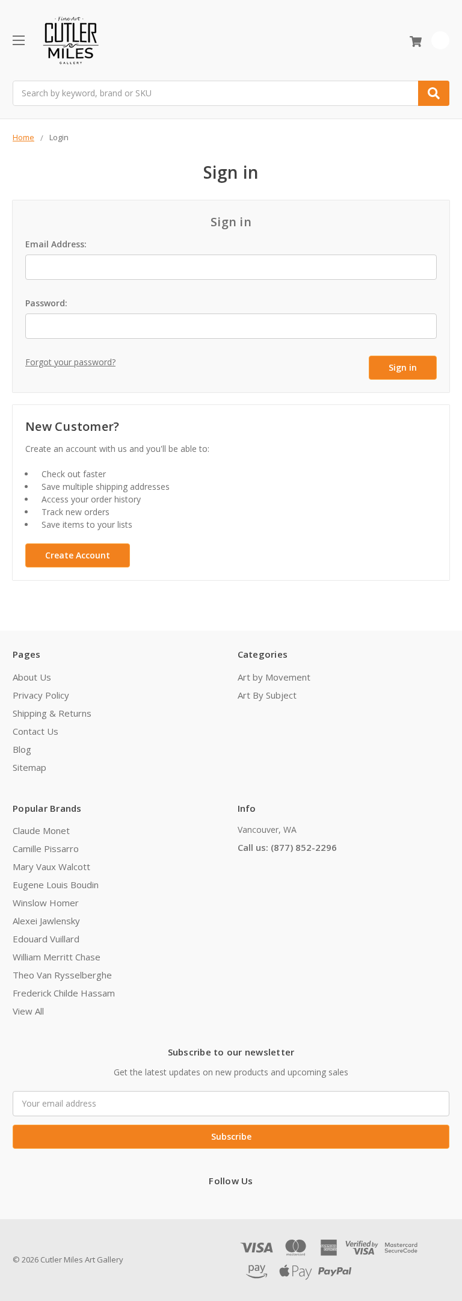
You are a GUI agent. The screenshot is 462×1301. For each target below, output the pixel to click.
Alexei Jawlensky (46, 921)
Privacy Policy (41, 695)
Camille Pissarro (46, 848)
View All (28, 1011)
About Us (32, 677)
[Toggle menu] (18, 40)
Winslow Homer (46, 903)
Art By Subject (267, 695)
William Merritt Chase (56, 957)
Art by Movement (274, 677)
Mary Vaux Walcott (51, 867)
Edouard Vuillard (46, 939)
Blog (22, 749)
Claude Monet (41, 830)
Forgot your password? (70, 362)
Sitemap (29, 767)
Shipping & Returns (52, 713)
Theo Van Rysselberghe (62, 975)
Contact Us (35, 731)
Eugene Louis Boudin (56, 885)
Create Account (77, 555)
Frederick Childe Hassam (64, 993)
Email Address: (56, 244)
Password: (46, 303)
